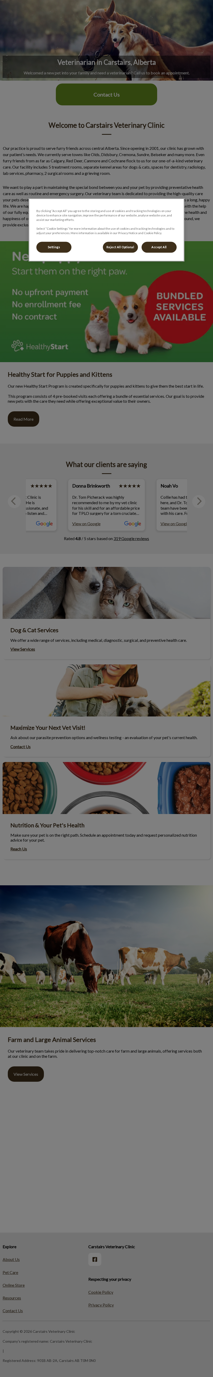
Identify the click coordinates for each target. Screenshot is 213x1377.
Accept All (159, 247)
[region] (106, 229)
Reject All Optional (120, 247)
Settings (54, 247)
